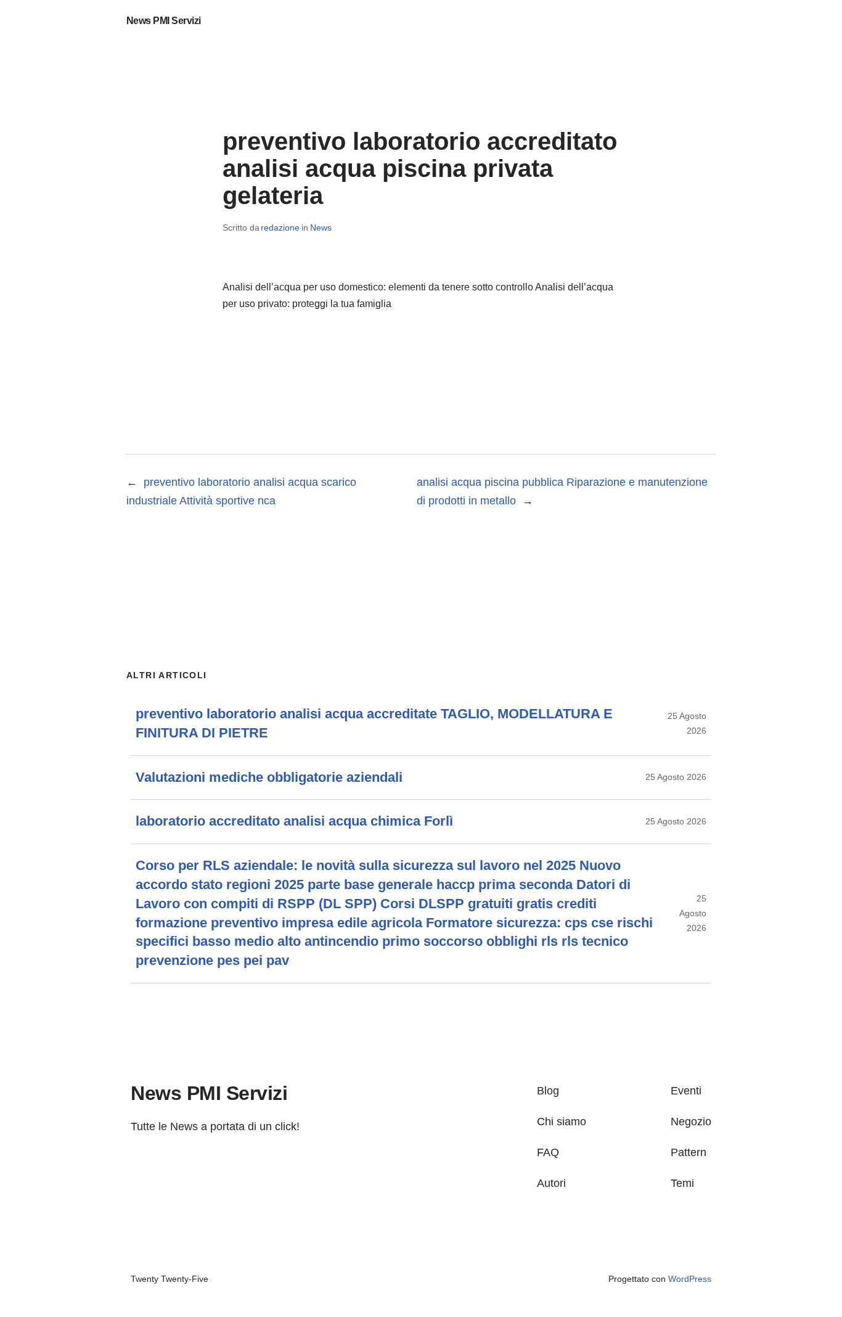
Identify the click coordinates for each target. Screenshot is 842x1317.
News (321, 227)
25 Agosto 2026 (675, 777)
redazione (280, 227)
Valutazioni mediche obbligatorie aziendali (269, 777)
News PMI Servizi (163, 20)
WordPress (689, 1279)
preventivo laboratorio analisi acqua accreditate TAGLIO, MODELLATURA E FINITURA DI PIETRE (374, 723)
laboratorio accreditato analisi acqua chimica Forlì (294, 821)
